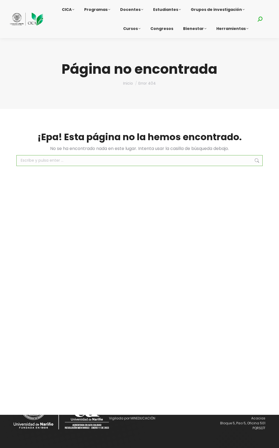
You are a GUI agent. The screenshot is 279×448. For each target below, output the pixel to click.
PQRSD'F (259, 428)
